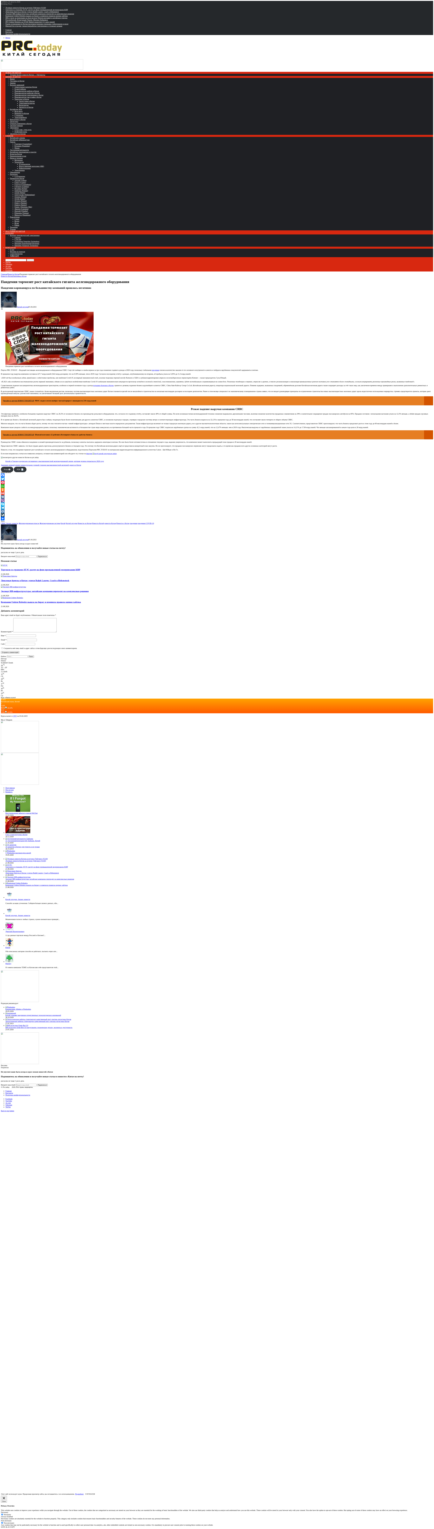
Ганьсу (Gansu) (20, 183)
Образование (15, 172)
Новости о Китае (122, 523)
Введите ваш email (8, 556)
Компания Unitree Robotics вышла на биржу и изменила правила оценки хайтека (36, 16)
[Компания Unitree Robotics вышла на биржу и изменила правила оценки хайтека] (12, 598)
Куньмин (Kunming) (22, 146)
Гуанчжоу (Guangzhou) (23, 144)
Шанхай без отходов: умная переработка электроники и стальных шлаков (33, 26)
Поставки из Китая (15, 231)
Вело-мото (18, 111)
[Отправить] (217, 518)
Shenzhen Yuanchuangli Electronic (26, 243)
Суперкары (18, 115)
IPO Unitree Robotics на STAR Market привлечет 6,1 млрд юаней (30, 22)
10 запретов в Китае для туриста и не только (22, 847)
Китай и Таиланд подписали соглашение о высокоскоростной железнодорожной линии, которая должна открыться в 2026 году (54, 461)
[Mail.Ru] (217, 511)
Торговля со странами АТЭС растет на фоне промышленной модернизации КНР (36, 10)
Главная (8, 30)
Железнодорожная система (50, 523)
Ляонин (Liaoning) (21, 209)
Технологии (19, 162)
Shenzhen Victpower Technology (26, 246)
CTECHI (17, 239)
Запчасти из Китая (26, 107)
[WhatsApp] (217, 486)
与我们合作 (14, 256)
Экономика (14, 128)
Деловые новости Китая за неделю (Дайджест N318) (25, 8)
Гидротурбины (20, 89)
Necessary (7, 1515)
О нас (12, 250)
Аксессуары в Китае (27, 101)
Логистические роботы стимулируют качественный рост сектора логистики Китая (37, 1021)
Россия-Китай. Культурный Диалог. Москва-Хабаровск (26, 20)
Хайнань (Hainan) (21, 191)
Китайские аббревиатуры (20, 140)
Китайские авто (16, 109)
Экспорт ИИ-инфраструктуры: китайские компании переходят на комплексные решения (39, 14)
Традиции (14, 227)
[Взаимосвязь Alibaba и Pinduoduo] (10, 1007)
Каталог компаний (17, 85)
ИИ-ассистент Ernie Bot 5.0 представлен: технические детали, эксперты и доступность (38, 1027)
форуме (89, 454)
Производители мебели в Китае (26, 91)
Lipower (17, 237)
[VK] (217, 497)
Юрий (7, 948)
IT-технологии (24, 164)
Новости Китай (98, 523)
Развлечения (15, 217)
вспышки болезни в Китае (103, 385)
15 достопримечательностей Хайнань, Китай (22, 841)
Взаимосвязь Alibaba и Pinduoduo (18, 1009)
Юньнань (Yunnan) (21, 213)
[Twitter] (217, 479)
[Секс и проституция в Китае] (17, 833)
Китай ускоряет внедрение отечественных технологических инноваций (33, 1015)
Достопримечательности (19, 150)
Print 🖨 (7, 469)
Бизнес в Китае (13, 77)
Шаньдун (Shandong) (22, 215)
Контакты (9, 32)
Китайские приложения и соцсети (23, 152)
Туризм (13, 229)
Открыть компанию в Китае (21, 124)
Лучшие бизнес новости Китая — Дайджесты (27, 75)
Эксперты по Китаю (18, 134)
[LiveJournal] (217, 515)
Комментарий (7, 632)
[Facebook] (217, 475)
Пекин (17, 148)
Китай (63, 523)
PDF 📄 (20, 469)
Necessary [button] (4, 1512)
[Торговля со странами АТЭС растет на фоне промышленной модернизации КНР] (4, 565)
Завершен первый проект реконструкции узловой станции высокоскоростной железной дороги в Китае (41, 465)
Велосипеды (24, 105)
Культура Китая (16, 154)
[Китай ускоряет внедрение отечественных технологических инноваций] (10, 1013)
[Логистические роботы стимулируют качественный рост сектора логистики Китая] (38, 1019)
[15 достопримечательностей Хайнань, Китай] (19, 839)
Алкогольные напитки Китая (25, 87)
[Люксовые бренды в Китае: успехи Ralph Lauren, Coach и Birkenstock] (9, 576)
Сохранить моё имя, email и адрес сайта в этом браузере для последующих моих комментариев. (40, 648)
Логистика (14, 122)
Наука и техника (16, 158)
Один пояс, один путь (22, 130)
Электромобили (20, 117)
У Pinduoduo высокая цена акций (18, 853)
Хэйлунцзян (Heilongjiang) (24, 195)
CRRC (3, 523)
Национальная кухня (18, 156)
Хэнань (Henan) (20, 197)
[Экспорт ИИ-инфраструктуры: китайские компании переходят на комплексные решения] (13, 587)
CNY (15, 716)
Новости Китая (13, 73)
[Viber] (217, 500)
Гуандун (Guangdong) (22, 185)
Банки (12, 79)
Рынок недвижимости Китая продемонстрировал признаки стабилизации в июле (36, 24)
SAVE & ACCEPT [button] (8, 1527)
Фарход (8, 964)
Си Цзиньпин (19, 176)
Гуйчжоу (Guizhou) (21, 187)
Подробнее (79, 1494)
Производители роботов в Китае (27, 93)
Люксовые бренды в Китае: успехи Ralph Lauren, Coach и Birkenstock (32, 12)
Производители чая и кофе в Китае (27, 97)
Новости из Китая (85, 523)
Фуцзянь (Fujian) (20, 189)
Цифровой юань (20, 132)
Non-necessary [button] (6, 1521)
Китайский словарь (17, 138)
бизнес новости (12, 523)
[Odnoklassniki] (217, 489)
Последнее (9, 790)
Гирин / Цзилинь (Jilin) (23, 207)
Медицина (18, 160)
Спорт (16, 219)
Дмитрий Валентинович (14, 931)
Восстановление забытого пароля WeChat (21, 813)
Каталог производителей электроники (25, 235)
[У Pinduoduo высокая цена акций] (10, 851)
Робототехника (25, 168)
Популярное (10, 788)
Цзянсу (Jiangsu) (20, 203)
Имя (3, 636)
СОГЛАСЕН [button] (90, 1494)
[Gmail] (217, 493)
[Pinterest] (217, 482)
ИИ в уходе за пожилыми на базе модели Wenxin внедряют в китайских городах (36, 18)
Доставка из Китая (17, 81)
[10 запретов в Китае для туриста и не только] (10, 845)
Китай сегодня (22, 307)
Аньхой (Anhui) (20, 180)
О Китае (9, 136)
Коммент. (9, 792)
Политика (14, 174)
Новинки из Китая (21, 113)
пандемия (155, 370)
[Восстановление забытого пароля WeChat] (17, 811)
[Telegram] (217, 508)
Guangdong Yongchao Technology (26, 241)
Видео (16, 221)
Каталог (9, 233)
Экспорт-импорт (16, 126)
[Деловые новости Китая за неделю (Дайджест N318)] (26, 859)
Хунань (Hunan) (20, 201)
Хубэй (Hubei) (19, 199)
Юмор (16, 225)
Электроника (19, 170)
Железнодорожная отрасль (29, 523)
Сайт (3, 644)
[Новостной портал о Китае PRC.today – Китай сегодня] (32, 58)
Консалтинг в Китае (18, 119)
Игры (16, 223)
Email (3, 640)
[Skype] (217, 504)
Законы (13, 83)
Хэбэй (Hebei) (19, 193)
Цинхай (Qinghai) (21, 211)
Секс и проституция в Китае (16, 835)
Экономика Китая (19, 276)
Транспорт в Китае (21, 99)
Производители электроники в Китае (28, 95)
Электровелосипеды (27, 103)
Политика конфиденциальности (17, 34)
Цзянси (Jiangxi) (20, 205)
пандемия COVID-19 (146, 523)
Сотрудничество (16, 254)
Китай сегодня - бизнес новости (17, 899)
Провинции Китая (17, 178)
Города (12, 142)
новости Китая (110, 523)
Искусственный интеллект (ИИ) (31, 166)
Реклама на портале (17, 252)
